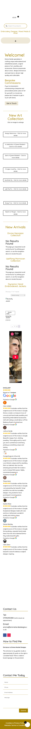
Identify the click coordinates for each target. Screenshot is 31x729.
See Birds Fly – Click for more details (15, 180)
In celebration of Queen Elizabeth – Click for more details (15, 145)
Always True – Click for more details (15, 203)
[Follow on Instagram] (9, 635)
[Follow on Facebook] (5, 635)
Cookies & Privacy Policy (15, 723)
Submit (23, 710)
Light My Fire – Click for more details (15, 189)
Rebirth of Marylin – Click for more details (15, 213)
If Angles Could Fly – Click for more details (15, 170)
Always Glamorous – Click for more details (15, 134)
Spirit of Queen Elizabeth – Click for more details (15, 156)
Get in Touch (11, 103)
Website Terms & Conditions (15, 725)
